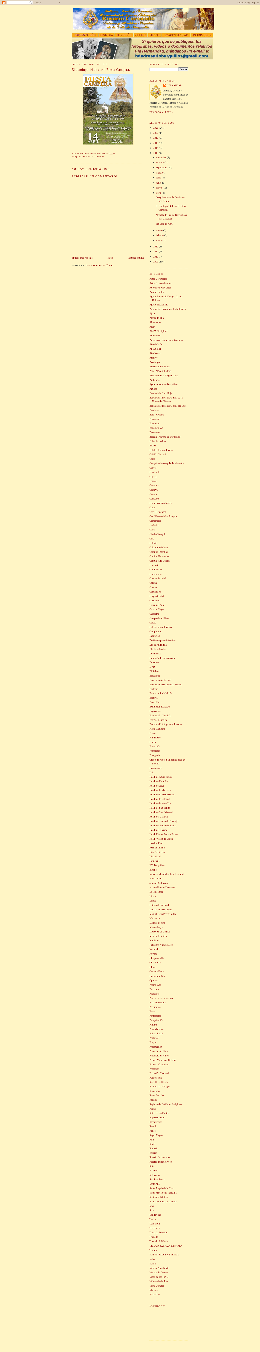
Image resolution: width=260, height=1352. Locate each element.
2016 (156, 137)
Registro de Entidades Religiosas (165, 1104)
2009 (156, 261)
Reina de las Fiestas (159, 1113)
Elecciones (154, 675)
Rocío (152, 1144)
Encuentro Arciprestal (160, 680)
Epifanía (153, 688)
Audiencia (154, 380)
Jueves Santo (155, 878)
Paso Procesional (157, 1002)
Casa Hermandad (157, 511)
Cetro (152, 529)
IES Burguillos (156, 865)
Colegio (153, 543)
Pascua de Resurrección (161, 998)
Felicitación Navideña (160, 715)
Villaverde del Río (158, 1281)
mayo (159, 187)
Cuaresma (154, 613)
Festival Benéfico (158, 719)
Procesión (154, 1068)
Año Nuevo (155, 353)
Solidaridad (155, 1214)
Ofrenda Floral (156, 971)
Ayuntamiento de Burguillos (163, 384)
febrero (160, 235)
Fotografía (154, 750)
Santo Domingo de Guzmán (163, 1201)
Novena (153, 953)
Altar (152, 326)
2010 (156, 256)
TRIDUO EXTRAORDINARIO (165, 1245)
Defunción (154, 635)
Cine (151, 538)
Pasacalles (154, 993)
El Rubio (153, 671)
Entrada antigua (136, 257)
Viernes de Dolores (158, 1272)
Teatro (152, 1219)
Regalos (153, 1099)
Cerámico (154, 525)
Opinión (153, 980)
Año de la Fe (155, 344)
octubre (160, 162)
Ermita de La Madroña (160, 693)
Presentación (155, 1046)
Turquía (153, 1250)
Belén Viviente (156, 414)
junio (159, 182)
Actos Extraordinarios (160, 283)
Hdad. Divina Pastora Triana (163, 834)
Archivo (153, 357)
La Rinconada (156, 891)
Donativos (154, 662)
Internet (153, 869)
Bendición (154, 423)
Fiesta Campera (95, 156)
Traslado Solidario (158, 1241)
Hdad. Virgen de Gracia (161, 838)
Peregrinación (156, 1020)
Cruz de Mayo (156, 609)
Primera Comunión (159, 1064)
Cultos (152, 622)
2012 (156, 246)
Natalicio (153, 940)
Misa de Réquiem (158, 936)
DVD (152, 666)
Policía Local (156, 1033)
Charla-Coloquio (157, 534)
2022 (156, 132)
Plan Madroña (156, 1029)
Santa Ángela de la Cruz (161, 1188)
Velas (152, 1259)
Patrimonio (155, 1007)
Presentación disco (158, 1051)
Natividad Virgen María (161, 944)
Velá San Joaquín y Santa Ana (164, 1254)
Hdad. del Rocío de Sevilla (162, 825)
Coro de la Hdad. (158, 578)
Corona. (153, 587)
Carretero (154, 498)
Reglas (152, 1108)
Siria (151, 1210)
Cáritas (152, 480)
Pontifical (154, 1037)
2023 (156, 127)
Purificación (155, 1077)
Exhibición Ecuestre (159, 706)
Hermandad (174, 85)
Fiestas (152, 733)
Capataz (153, 476)
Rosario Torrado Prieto (160, 1161)
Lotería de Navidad (159, 905)
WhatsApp (154, 1294)
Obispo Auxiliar (157, 958)
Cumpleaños (155, 631)
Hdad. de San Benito (159, 807)
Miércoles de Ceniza (159, 931)
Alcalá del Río (156, 317)
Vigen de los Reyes (158, 1276)
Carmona (153, 485)
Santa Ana (154, 1183)
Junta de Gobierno (158, 883)
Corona (153, 582)
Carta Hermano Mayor (160, 503)
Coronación (155, 591)
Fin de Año (155, 737)
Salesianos (154, 1175)
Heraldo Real (156, 843)
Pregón (153, 1042)
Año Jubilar (155, 348)
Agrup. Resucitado (158, 304)
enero (159, 240)
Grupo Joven (155, 768)
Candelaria (154, 472)
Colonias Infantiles (158, 551)
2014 (156, 147)
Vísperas (153, 1290)
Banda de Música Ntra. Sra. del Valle (167, 405)
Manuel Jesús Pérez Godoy (162, 913)
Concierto (154, 565)
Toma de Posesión (158, 1232)
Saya (151, 1205)
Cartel (152, 507)
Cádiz (152, 458)
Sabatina (153, 1170)
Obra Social (155, 962)
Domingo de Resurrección (162, 658)
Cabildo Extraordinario (161, 450)
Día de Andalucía (158, 644)
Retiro (152, 1130)
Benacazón (154, 419)
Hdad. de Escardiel (158, 781)
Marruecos (154, 918)
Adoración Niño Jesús (160, 287)
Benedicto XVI (156, 427)
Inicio (110, 257)
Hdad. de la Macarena (160, 790)
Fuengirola (154, 755)
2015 (156, 142)
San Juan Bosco (157, 1179)
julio (159, 177)
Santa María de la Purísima (163, 1192)
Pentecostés (155, 1015)
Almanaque (155, 322)
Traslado (153, 1236)
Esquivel (153, 697)
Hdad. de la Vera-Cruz (160, 803)
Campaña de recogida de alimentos (166, 463)
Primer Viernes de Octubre (162, 1060)
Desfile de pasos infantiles (162, 640)
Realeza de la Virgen (159, 1086)
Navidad (153, 949)
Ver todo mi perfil (161, 112)
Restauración (155, 1121)
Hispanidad (155, 856)
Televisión (154, 1223)
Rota (151, 1166)
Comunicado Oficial (159, 560)
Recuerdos (154, 1091)
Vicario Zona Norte (159, 1268)
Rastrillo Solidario (158, 1082)
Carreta (153, 494)
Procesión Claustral (159, 1073)
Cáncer (152, 467)
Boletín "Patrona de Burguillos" (165, 436)
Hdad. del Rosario (158, 829)
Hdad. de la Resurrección (162, 794)
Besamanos (154, 432)
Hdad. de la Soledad (159, 799)
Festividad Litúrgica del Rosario (165, 724)
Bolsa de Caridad (157, 441)
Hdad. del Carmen (158, 816)
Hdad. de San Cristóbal (161, 812)
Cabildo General (157, 454)
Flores (152, 742)
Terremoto (154, 1228)
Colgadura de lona (158, 547)
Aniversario (155, 335)
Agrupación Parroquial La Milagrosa (167, 309)
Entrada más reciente (82, 257)
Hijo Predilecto (157, 852)
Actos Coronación (158, 278)
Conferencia (155, 574)
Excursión (154, 702)
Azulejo (153, 388)
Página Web (155, 984)
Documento (155, 653)
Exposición (155, 711)
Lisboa (152, 900)
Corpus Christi (156, 596)
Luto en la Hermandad (160, 909)
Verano (152, 1263)
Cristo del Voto (156, 604)
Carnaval (153, 489)
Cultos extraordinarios (160, 627)
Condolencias (156, 569)
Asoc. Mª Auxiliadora (160, 370)
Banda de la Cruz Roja (160, 393)
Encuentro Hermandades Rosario (165, 684)
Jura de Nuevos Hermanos (162, 887)
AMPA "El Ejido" (158, 331)
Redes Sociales (156, 1095)
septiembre (162, 167)
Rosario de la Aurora (159, 1157)
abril (159, 192)
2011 (156, 251)
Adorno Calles (156, 292)
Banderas (153, 410)
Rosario (153, 1152)
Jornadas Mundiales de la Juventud (166, 874)
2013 (156, 153)
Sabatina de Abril (164, 223)
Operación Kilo (157, 976)
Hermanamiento (157, 847)
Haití (151, 772)
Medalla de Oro (157, 922)
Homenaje (154, 860)
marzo (159, 230)
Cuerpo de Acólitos (159, 618)
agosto (159, 172)
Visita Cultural (156, 1285)
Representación (156, 1117)
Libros (152, 896)
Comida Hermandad (159, 556)
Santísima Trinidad (158, 1197)
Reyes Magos (156, 1135)
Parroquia (154, 989)
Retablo (153, 1126)
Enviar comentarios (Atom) (99, 265)
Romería (153, 1148)
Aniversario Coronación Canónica (166, 340)
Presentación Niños (159, 1055)
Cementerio (155, 520)
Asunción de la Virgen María (163, 375)
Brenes (152, 445)
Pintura (153, 1024)
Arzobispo (154, 362)
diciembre (161, 157)
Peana (152, 1011)
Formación (154, 746)
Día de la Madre (157, 649)
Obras (152, 967)
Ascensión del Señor (159, 366)
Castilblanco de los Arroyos (163, 516)
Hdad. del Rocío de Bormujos (164, 821)
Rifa (151, 1139)
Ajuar (152, 313)
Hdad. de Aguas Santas (160, 776)
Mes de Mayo (156, 927)
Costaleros (154, 600)
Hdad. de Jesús (156, 785)
